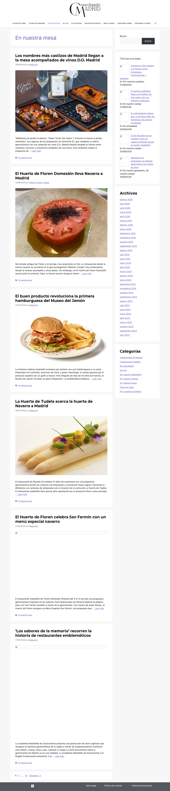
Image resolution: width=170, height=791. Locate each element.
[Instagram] (26, 786)
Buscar (123, 36)
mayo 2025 (125, 263)
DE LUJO (66, 23)
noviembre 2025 (128, 237)
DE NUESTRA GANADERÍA (37, 23)
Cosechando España (130, 362)
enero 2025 (125, 280)
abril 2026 (125, 216)
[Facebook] (19, 786)
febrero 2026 (126, 225)
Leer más (36, 151)
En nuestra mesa (25, 158)
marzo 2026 (126, 220)
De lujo (123, 370)
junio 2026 (125, 208)
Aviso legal (91, 785)
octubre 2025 (126, 242)
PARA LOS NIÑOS (109, 23)
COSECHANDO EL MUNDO (142, 23)
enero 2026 (125, 229)
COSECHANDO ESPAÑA (124, 23)
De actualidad (127, 366)
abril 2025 (125, 267)
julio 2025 (125, 254)
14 (26, 775)
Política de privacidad (142, 785)
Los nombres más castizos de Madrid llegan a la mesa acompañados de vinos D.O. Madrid (59, 57)
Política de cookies (113, 785)
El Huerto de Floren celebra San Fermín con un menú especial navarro (60, 519)
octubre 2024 (126, 292)
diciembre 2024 (128, 284)
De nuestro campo (129, 379)
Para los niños (127, 387)
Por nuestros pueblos (130, 391)
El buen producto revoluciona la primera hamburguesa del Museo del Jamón (54, 298)
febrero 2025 (126, 276)
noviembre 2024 (128, 288)
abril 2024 (125, 318)
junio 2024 (125, 309)
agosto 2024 (126, 301)
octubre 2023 (126, 326)
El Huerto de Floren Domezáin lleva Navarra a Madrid (59, 175)
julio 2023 (125, 335)
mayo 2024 (125, 314)
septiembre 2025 (128, 246)
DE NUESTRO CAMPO (19, 23)
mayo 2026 (125, 212)
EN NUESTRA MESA (54, 23)
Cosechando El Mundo (131, 357)
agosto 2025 (126, 250)
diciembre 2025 (128, 233)
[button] (155, 23)
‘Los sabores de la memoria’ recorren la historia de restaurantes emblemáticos (53, 633)
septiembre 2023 (128, 331)
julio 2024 (125, 305)
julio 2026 (125, 204)
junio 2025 (125, 259)
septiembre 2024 (128, 297)
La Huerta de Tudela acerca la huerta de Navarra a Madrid (54, 403)
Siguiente (35, 775)
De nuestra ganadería (131, 374)
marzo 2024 (126, 322)
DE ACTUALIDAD (76, 23)
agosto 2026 (126, 199)
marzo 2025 (126, 271)
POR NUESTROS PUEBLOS (93, 23)
